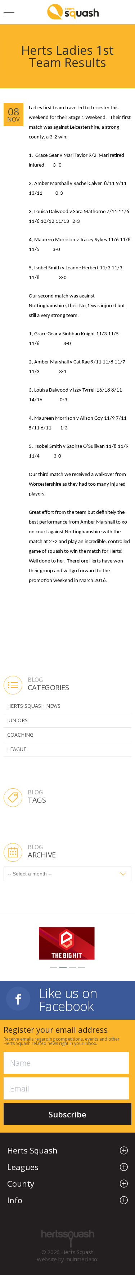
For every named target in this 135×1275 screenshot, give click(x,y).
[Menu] (9, 13)
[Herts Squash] (73, 11)
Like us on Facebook (68, 999)
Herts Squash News (33, 705)
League (16, 749)
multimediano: (82, 1259)
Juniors (17, 720)
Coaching (20, 734)
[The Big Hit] (67, 942)
